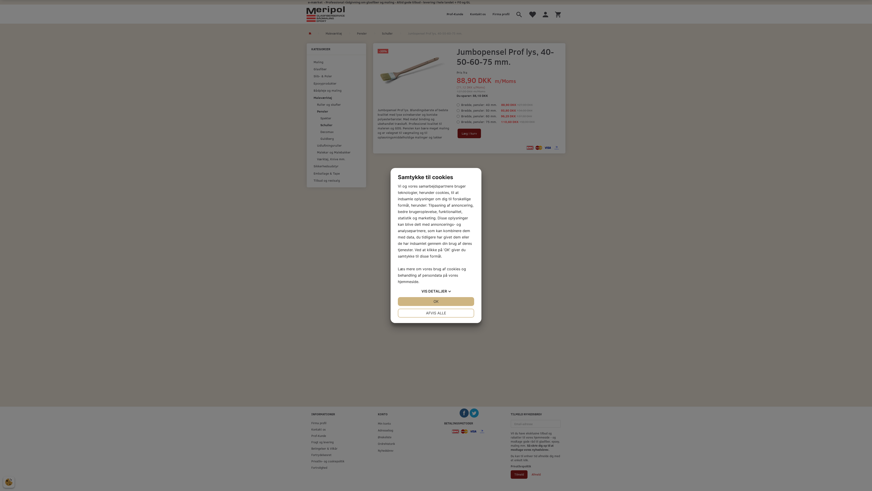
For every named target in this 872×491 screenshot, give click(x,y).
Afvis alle (436, 313)
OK (436, 301)
